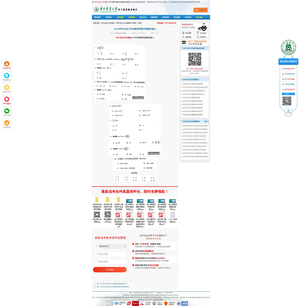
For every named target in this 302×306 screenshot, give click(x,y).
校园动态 (154, 17)
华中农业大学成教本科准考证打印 (193, 94)
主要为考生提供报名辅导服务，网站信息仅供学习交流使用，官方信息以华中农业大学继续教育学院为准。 (148, 2)
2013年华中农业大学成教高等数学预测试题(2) (114, 287)
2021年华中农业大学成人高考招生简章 (195, 87)
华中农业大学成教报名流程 (191, 97)
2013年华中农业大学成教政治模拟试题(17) (113, 284)
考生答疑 (177, 17)
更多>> (206, 121)
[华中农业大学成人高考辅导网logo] (115, 6)
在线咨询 (202, 10)
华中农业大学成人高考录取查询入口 (194, 91)
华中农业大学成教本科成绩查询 (193, 108)
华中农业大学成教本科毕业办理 (193, 104)
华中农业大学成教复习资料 (126, 23)
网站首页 (97, 17)
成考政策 (165, 17)
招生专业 (143, 17)
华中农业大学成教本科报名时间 (193, 111)
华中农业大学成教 (120, 33)
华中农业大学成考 (107, 23)
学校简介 (109, 17)
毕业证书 (188, 17)
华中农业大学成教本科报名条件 (193, 101)
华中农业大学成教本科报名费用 (193, 84)
